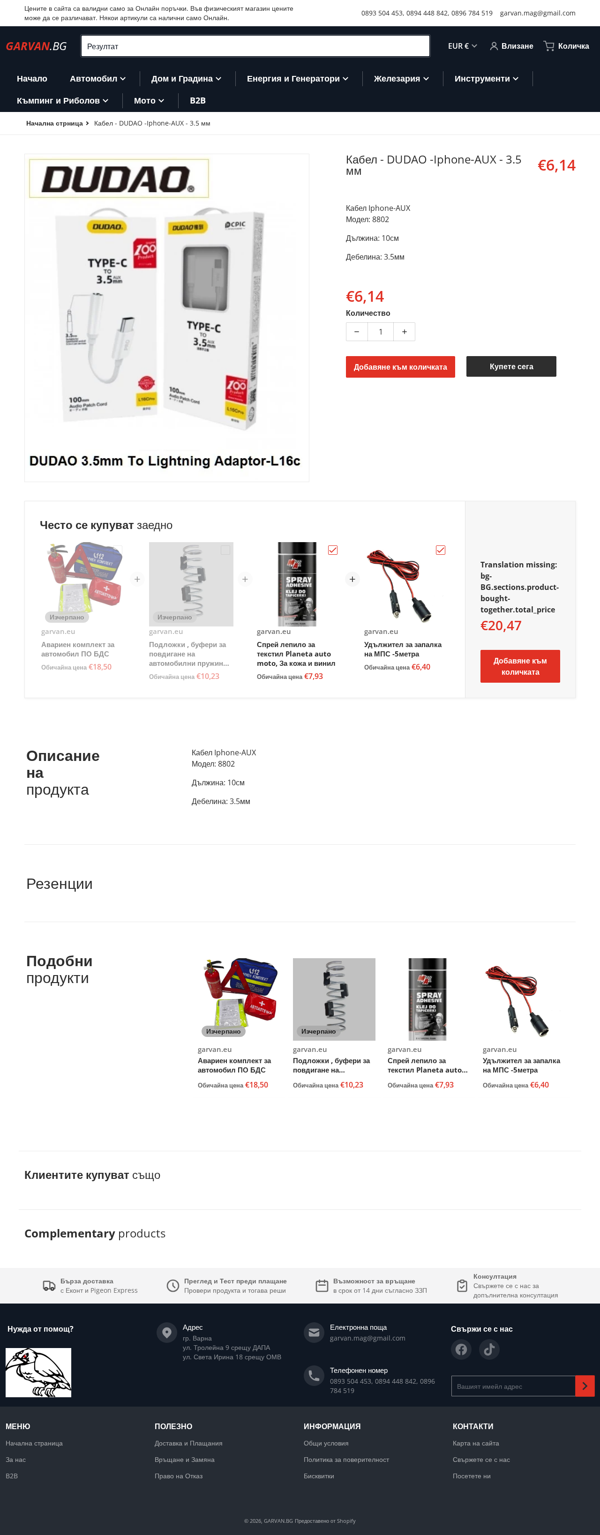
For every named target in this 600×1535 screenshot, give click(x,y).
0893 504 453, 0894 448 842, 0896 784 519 (427, 12)
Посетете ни (472, 1475)
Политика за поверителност (346, 1459)
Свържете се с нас (481, 1459)
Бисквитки (319, 1475)
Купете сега (511, 366)
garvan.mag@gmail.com (538, 12)
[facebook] (461, 1349)
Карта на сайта (476, 1442)
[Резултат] (418, 46)
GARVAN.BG (278, 1520)
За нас (16, 1459)
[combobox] (255, 46)
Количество (368, 313)
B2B (12, 1475)
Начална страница (34, 1442)
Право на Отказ (178, 1475)
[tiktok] (489, 1349)
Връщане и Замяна (185, 1459)
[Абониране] (585, 1386)
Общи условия (326, 1442)
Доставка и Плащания (189, 1442)
